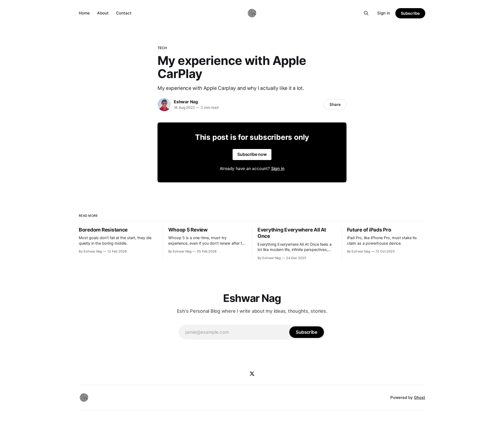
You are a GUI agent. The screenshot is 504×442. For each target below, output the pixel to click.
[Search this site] (366, 13)
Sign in (383, 13)
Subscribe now (252, 154)
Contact (124, 13)
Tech (162, 48)
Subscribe (410, 13)
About (103, 13)
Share (335, 104)
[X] (252, 373)
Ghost (419, 397)
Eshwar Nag (186, 101)
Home (84, 13)
